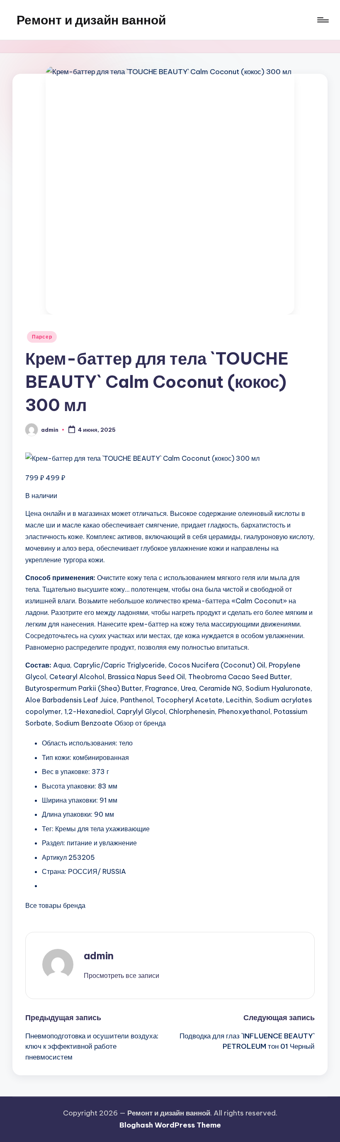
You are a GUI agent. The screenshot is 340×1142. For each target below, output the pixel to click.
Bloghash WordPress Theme (170, 1125)
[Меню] (322, 20)
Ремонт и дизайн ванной (91, 20)
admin (99, 955)
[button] (121, 975)
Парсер (42, 337)
